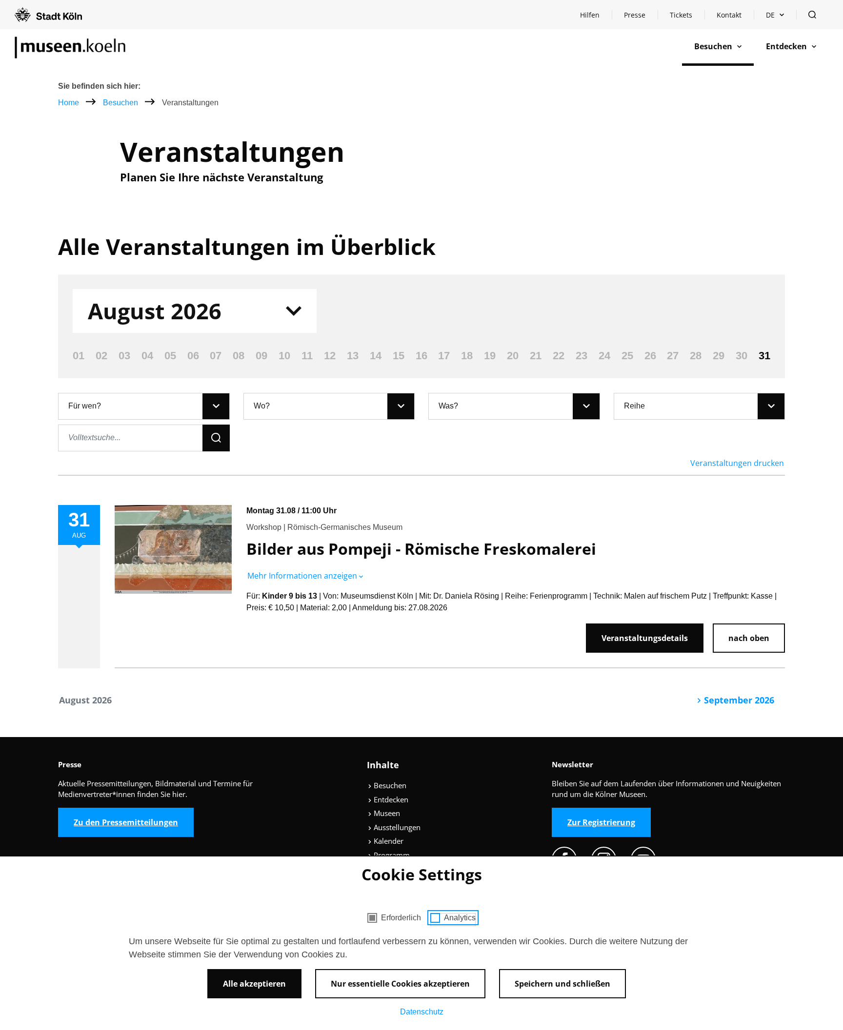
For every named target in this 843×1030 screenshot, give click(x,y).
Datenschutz (421, 1012)
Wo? (262, 406)
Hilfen (596, 17)
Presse (634, 14)
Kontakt (729, 14)
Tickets (681, 14)
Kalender (387, 841)
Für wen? (84, 406)
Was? (448, 406)
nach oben (748, 638)
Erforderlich (401, 917)
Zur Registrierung (601, 822)
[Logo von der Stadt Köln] (48, 14)
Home (68, 102)
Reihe (634, 406)
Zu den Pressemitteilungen (126, 822)
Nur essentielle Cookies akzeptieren (400, 983)
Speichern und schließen (562, 983)
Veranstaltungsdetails (645, 638)
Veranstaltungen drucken (737, 463)
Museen (386, 813)
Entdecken (390, 799)
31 (764, 356)
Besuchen (121, 102)
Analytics (460, 917)
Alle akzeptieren (254, 983)
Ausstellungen (396, 827)
